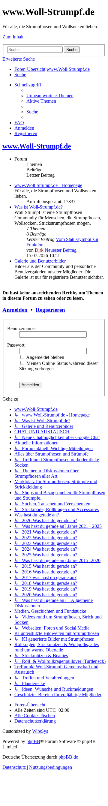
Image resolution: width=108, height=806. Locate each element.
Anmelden (15, 310)
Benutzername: (21, 328)
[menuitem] (20, 74)
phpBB (33, 741)
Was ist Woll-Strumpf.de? (38, 206)
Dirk (39, 250)
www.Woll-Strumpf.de (36, 146)
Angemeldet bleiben (44, 357)
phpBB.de (68, 756)
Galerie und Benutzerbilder (40, 260)
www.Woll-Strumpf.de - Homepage (48, 185)
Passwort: (16, 344)
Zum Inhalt (12, 36)
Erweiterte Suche (18, 59)
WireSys (40, 731)
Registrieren (50, 310)
